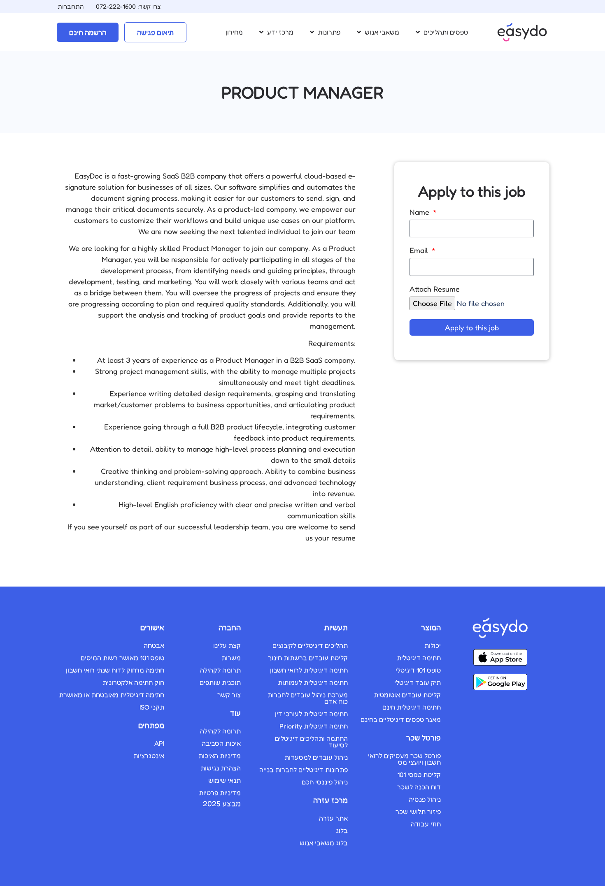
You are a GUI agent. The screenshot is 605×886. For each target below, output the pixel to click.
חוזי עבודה (426, 824)
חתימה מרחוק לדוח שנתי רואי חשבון (115, 670)
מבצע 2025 (222, 803)
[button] (441, 32)
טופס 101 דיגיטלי (418, 670)
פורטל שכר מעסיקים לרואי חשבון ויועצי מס (404, 758)
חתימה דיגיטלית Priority (313, 726)
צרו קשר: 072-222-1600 (128, 6)
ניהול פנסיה (425, 799)
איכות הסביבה (221, 743)
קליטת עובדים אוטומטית (407, 695)
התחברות (71, 6)
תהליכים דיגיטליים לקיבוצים (310, 645)
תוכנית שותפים (220, 682)
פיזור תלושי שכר (418, 811)
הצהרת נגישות (220, 768)
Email (420, 250)
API (159, 743)
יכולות (432, 645)
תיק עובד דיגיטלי (417, 682)
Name (420, 212)
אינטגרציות (148, 755)
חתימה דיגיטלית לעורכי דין (311, 714)
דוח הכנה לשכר (419, 787)
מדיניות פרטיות (220, 793)
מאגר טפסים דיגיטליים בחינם (401, 719)
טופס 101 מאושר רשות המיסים (122, 658)
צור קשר (229, 695)
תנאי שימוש (224, 780)
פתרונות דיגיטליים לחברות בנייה (303, 769)
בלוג (342, 830)
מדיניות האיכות (219, 755)
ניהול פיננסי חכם (325, 782)
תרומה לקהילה (220, 670)
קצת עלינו (227, 645)
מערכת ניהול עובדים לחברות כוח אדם (308, 698)
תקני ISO (152, 707)
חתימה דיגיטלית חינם (411, 707)
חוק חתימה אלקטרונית (133, 682)
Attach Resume (435, 289)
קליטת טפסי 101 (419, 774)
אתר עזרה (333, 818)
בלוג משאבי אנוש (324, 843)
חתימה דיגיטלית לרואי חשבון (309, 670)
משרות (231, 658)
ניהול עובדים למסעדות (316, 757)
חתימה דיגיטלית (419, 658)
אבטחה (154, 645)
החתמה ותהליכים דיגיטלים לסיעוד (311, 741)
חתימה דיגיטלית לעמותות (313, 682)
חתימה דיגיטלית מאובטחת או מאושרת (111, 695)
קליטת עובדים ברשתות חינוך (308, 658)
